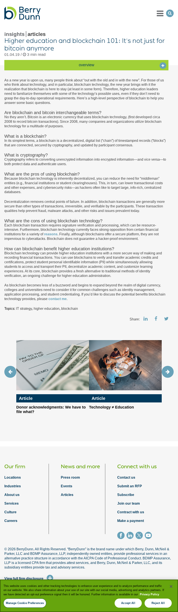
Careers (10, 521)
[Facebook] (121, 536)
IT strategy (24, 308)
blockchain (69, 308)
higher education (46, 308)
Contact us (126, 477)
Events (66, 486)
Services (11, 503)
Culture (10, 512)
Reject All (158, 603)
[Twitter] (140, 536)
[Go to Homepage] (22, 13)
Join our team (128, 503)
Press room (70, 477)
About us (12, 495)
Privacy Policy (149, 594)
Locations (12, 477)
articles (37, 34)
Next (168, 372)
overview (86, 65)
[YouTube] (149, 536)
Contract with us (130, 512)
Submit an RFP (129, 486)
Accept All (128, 603)
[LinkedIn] (130, 536)
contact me (57, 299)
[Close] (171, 586)
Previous (10, 372)
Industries (12, 486)
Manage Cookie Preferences (25, 603)
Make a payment (130, 521)
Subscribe (125, 495)
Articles (67, 495)
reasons (51, 234)
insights (14, 34)
